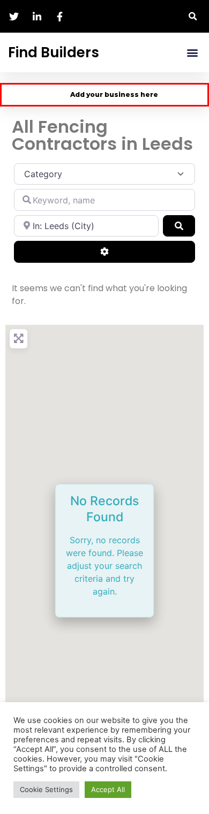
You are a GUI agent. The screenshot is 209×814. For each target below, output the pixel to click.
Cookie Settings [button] (46, 789)
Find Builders (53, 52)
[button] (192, 16)
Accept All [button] (108, 789)
